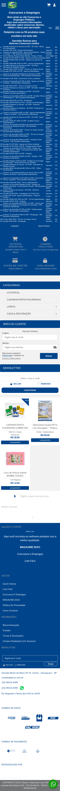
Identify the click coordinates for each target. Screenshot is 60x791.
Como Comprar (10, 610)
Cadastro (15, 226)
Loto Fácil (7, 589)
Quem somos (44, 226)
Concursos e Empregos (14, 594)
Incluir (17, 384)
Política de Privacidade (14, 605)
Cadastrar (30, 390)
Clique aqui (7, 355)
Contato (6, 630)
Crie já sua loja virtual (11, 778)
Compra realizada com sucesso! (19, 641)
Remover (45, 384)
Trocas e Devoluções (13, 636)
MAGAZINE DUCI (11, 600)
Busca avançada (11, 625)
